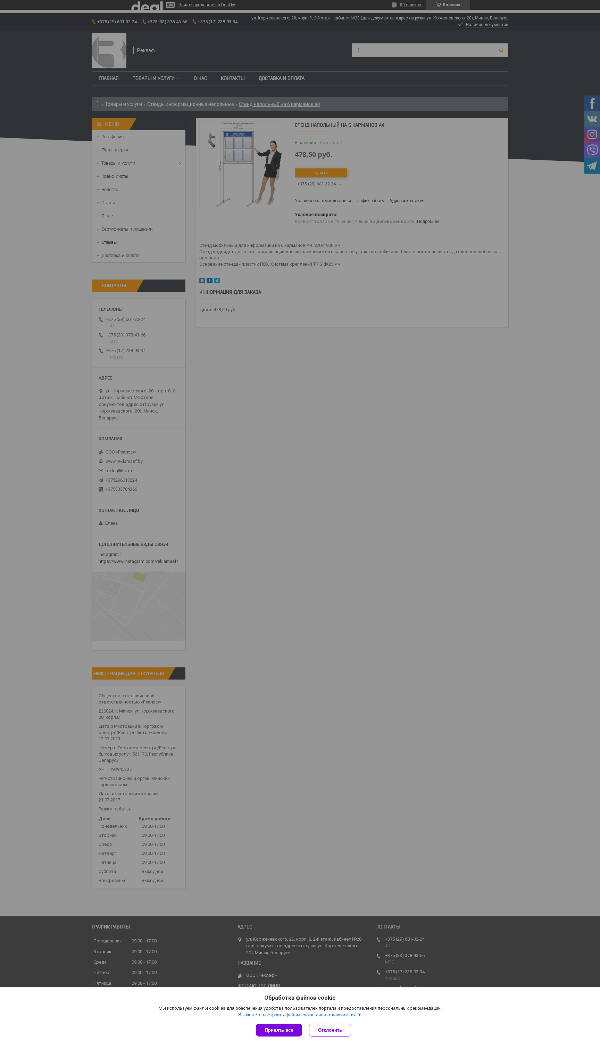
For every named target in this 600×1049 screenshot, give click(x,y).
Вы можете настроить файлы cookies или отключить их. (297, 1014)
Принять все (279, 1030)
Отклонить (330, 1030)
